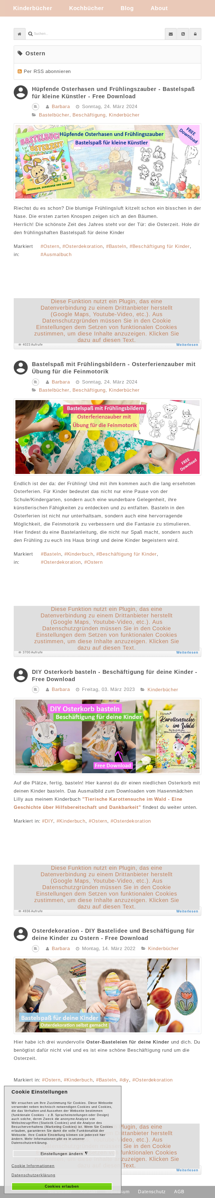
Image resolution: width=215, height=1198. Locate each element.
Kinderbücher (124, 115)
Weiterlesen (187, 345)
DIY (49, 821)
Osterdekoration (83, 246)
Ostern (51, 246)
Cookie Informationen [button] (33, 1165)
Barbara (61, 106)
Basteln (117, 246)
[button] (195, 34)
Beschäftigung (89, 115)
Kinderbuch (80, 554)
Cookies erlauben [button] (62, 1186)
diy (125, 1080)
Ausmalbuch (57, 254)
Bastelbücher (54, 115)
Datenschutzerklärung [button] (33, 1175)
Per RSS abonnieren (47, 71)
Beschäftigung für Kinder (161, 246)
